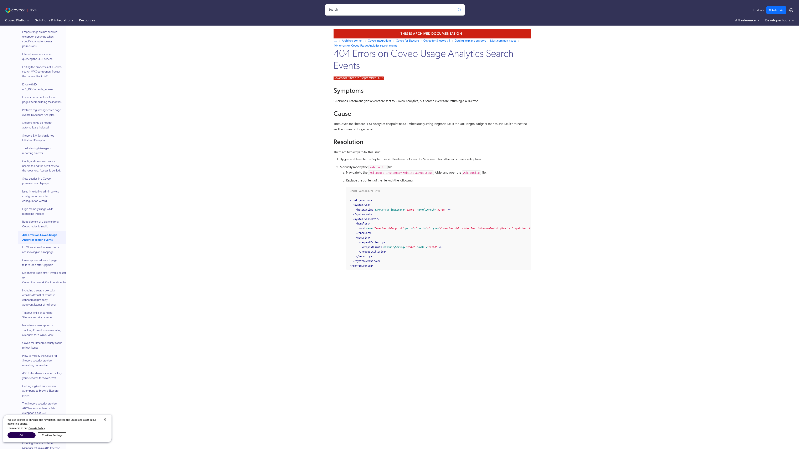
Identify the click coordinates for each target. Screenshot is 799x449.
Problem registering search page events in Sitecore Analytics (41, 113)
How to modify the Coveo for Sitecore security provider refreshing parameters (39, 360)
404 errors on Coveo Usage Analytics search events (39, 237)
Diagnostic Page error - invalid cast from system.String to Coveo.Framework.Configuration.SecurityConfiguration (55, 277)
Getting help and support (470, 40)
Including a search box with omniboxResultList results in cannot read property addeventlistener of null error (39, 297)
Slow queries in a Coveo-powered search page (37, 181)
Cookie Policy (37, 428)
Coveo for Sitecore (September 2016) (359, 78)
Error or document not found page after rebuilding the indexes (42, 100)
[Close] (104, 419)
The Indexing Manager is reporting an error (37, 151)
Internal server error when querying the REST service (37, 57)
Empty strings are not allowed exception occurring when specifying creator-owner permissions (39, 39)
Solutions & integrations (54, 20)
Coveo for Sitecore (407, 40)
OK (21, 435)
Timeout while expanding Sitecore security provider (37, 315)
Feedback (758, 10)
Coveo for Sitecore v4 (436, 40)
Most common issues (503, 40)
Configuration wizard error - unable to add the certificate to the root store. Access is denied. (41, 166)
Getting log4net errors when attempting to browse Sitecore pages (40, 391)
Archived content (352, 40)
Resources (87, 20)
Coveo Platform (17, 20)
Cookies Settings (52, 435)
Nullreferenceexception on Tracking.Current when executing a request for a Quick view (41, 330)
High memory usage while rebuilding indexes (37, 212)
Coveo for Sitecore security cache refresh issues (42, 345)
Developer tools (778, 20)
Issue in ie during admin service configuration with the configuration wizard (40, 196)
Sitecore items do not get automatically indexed (37, 125)
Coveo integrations (379, 40)
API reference (746, 20)
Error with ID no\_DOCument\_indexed (38, 87)
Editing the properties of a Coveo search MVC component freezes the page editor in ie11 (42, 72)
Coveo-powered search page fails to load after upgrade (39, 263)
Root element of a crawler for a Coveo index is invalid (40, 224)
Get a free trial (776, 10)
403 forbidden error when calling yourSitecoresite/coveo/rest (42, 376)
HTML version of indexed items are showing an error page (40, 250)
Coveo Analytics (407, 101)
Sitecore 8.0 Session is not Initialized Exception (38, 138)
